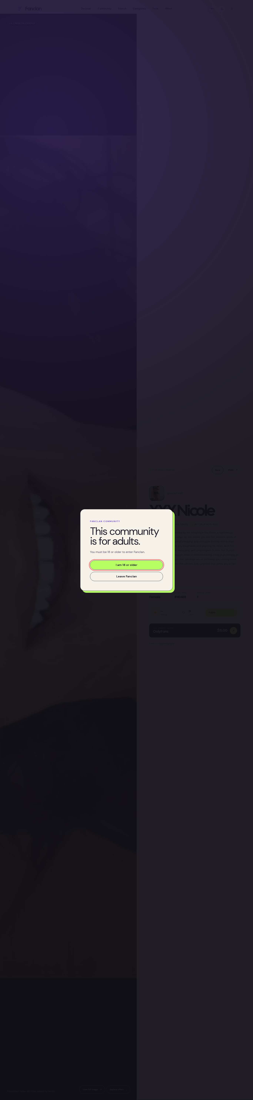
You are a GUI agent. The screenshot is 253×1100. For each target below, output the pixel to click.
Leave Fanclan (126, 576)
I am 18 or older (126, 565)
